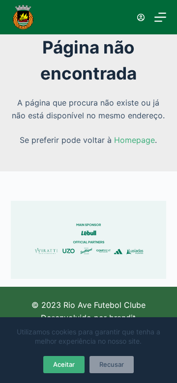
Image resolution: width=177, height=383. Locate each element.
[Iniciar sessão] (141, 17)
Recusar (111, 364)
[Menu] (160, 17)
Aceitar (64, 364)
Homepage (134, 140)
